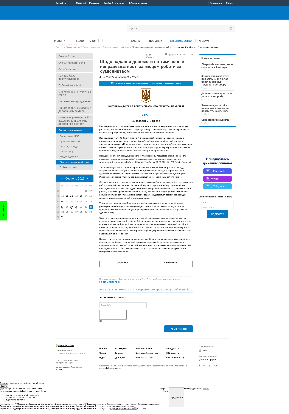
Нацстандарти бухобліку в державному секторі (74, 109)
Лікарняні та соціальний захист (75, 162)
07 (81, 196)
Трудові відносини (69, 156)
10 (62, 201)
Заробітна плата (68, 69)
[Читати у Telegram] (206, 365)
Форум (204, 40)
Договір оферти (63, 367)
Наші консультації (175, 357)
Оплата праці (66, 151)
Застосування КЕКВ (69, 136)
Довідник (155, 40)
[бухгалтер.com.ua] (76, 27)
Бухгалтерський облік (71, 62)
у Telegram (217, 186)
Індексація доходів (69, 146)
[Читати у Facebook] (201, 365)
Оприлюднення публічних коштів (74, 93)
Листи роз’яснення (70, 130)
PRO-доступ (172, 353)
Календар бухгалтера (146, 353)
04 (67, 196)
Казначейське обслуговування (68, 77)
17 (62, 207)
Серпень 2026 (74, 178)
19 (71, 207)
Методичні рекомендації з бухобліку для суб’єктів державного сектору (74, 120)
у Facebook (218, 171)
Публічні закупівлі (69, 85)
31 (62, 217)
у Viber (215, 178)
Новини (59, 40)
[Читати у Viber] (211, 365)
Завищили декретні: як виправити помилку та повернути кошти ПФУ (215, 108)
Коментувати (179, 328)
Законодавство (180, 40)
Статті (94, 40)
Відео (80, 40)
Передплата (68, 45)
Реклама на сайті (144, 357)
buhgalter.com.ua (113, 368)
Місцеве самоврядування (74, 101)
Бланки (136, 40)
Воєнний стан (66, 56)
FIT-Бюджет (114, 39)
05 (71, 196)
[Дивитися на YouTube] (217, 365)
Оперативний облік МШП (216, 120)
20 (76, 207)
